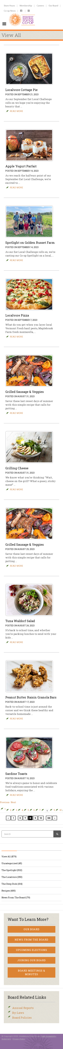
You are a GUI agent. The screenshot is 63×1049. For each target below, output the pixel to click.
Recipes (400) (9, 890)
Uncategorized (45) (12, 863)
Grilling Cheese (16, 468)
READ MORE (16, 111)
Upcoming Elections (31, 949)
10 (60, 810)
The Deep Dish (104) (12, 883)
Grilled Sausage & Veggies (24, 392)
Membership (26, 5)
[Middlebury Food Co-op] (22, 14)
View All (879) (9, 856)
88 (48, 818)
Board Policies (22, 1017)
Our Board (53, 5)
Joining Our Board (31, 960)
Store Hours (9, 5)
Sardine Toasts (16, 774)
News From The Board (31, 939)
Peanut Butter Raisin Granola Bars (30, 697)
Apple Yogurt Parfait (21, 166)
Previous (4, 802)
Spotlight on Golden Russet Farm (30, 243)
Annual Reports (23, 1008)
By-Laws (18, 1013)
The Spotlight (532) (12, 870)
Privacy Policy (19, 1039)
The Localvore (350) (12, 877)
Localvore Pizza (17, 315)
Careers (40, 5)
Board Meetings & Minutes (31, 972)
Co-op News (10, 10)
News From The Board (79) (16, 897)
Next (13, 802)
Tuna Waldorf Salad (20, 621)
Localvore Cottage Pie (21, 90)
